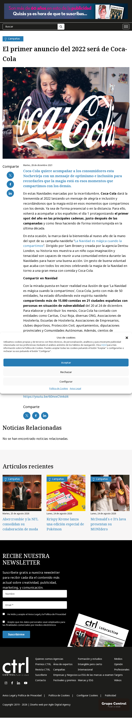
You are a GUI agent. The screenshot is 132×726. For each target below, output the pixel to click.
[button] (127, 337)
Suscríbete (41, 674)
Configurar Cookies (87, 695)
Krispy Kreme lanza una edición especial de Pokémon (65, 524)
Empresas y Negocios (65, 674)
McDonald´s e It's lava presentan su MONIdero (108, 524)
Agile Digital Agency (59, 704)
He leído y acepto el (36, 614)
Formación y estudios (90, 658)
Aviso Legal (75, 388)
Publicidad (110, 695)
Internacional (85, 669)
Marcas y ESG (85, 680)
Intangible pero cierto (90, 664)
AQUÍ (104, 345)
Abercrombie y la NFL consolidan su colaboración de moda (20, 524)
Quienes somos (44, 658)
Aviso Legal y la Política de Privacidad (47, 614)
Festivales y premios (64, 680)
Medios (118, 658)
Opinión (118, 664)
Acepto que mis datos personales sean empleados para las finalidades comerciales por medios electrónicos (34, 623)
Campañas (59, 669)
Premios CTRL (43, 664)
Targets (118, 674)
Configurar (66, 381)
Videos (118, 680)
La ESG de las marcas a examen (96, 674)
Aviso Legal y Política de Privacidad (22, 695)
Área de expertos (63, 664)
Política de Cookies (58, 388)
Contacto (40, 680)
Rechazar (66, 372)
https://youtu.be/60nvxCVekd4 (45, 396)
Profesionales (121, 669)
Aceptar (66, 362)
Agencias (58, 658)
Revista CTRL (42, 669)
